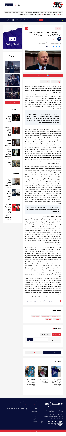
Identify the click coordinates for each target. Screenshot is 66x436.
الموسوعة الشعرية (47, 14)
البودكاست (31, 14)
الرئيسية (60, 12)
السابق (33, 353)
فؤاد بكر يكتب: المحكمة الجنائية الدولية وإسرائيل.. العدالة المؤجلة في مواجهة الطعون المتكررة (30, 20)
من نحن (36, 416)
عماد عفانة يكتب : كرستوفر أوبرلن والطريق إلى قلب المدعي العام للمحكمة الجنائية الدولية (56, 382)
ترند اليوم (55, 12)
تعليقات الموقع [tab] (56, 334)
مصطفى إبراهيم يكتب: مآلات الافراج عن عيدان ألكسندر (12, 93)
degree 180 (25, 431)
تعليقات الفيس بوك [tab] (45, 334)
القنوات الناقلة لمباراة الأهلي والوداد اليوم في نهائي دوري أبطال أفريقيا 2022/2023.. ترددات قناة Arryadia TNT (8, 210)
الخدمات (35, 415)
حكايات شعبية (8, 12)
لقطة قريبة (17, 410)
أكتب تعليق (55, 340)
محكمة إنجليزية (45, 316)
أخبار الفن (50, 12)
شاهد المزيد (12, 102)
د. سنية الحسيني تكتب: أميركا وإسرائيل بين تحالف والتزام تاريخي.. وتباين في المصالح (12, 79)
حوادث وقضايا (43, 12)
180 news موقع (34, 410)
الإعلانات (35, 413)
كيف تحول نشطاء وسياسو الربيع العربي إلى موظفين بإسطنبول (8, 119)
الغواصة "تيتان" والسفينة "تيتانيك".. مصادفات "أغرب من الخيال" (9, 195)
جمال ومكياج (36, 12)
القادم (53, 353)
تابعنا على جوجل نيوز (42, 75)
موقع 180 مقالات (51, 39)
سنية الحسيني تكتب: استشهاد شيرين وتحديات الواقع (44, 381)
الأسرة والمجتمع (24, 408)
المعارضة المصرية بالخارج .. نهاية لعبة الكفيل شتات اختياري (8, 153)
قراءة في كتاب (9, 408)
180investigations (56, 316)
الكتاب (25, 14)
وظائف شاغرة (38, 14)
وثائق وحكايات (24, 410)
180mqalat (48, 319)
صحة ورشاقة (15, 12)
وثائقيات (60, 14)
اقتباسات (54, 14)
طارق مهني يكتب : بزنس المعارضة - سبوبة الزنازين (8, 142)
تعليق (30, 340)
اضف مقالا (20, 14)
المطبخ (22, 12)
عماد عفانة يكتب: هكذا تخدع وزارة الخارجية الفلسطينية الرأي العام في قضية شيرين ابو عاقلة (30, 382)
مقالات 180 (56, 319)
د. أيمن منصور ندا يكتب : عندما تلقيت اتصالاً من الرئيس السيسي (8, 132)
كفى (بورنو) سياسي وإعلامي (8, 162)
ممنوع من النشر (28, 12)
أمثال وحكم (10, 410)
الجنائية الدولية (35, 316)
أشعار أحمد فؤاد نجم (16, 408)
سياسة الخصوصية (34, 411)
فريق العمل (35, 418)
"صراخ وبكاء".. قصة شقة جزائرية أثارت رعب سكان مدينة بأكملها (8, 182)
